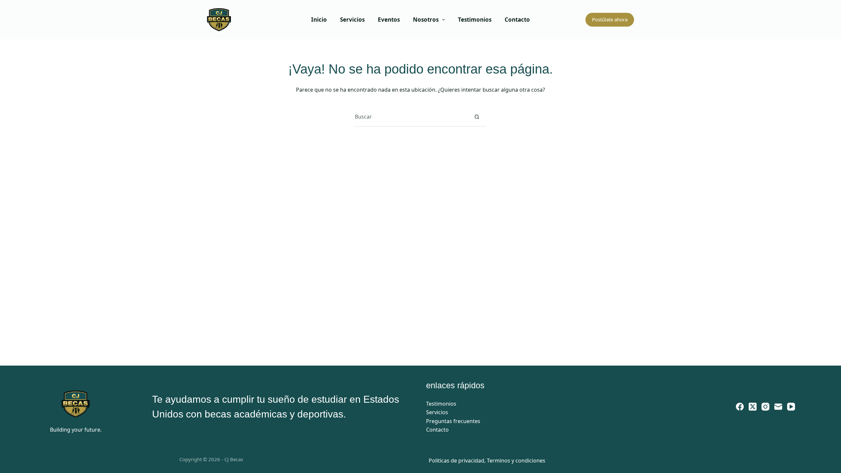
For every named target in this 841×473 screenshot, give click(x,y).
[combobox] (411, 116)
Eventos (389, 19)
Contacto (517, 19)
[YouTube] (791, 407)
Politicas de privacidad (456, 460)
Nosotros (426, 19)
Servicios (352, 19)
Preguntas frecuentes (453, 421)
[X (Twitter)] (753, 407)
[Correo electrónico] (778, 407)
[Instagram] (765, 407)
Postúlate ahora (609, 19)
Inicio (319, 19)
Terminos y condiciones (516, 460)
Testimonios (474, 19)
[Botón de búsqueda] (476, 116)
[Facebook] (740, 407)
